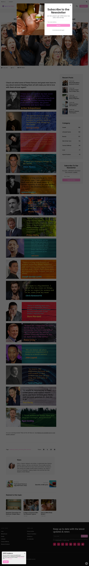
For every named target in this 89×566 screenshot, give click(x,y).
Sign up (58, 25)
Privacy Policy (21, 557)
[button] (24, 553)
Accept (6, 561)
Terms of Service (8, 558)
